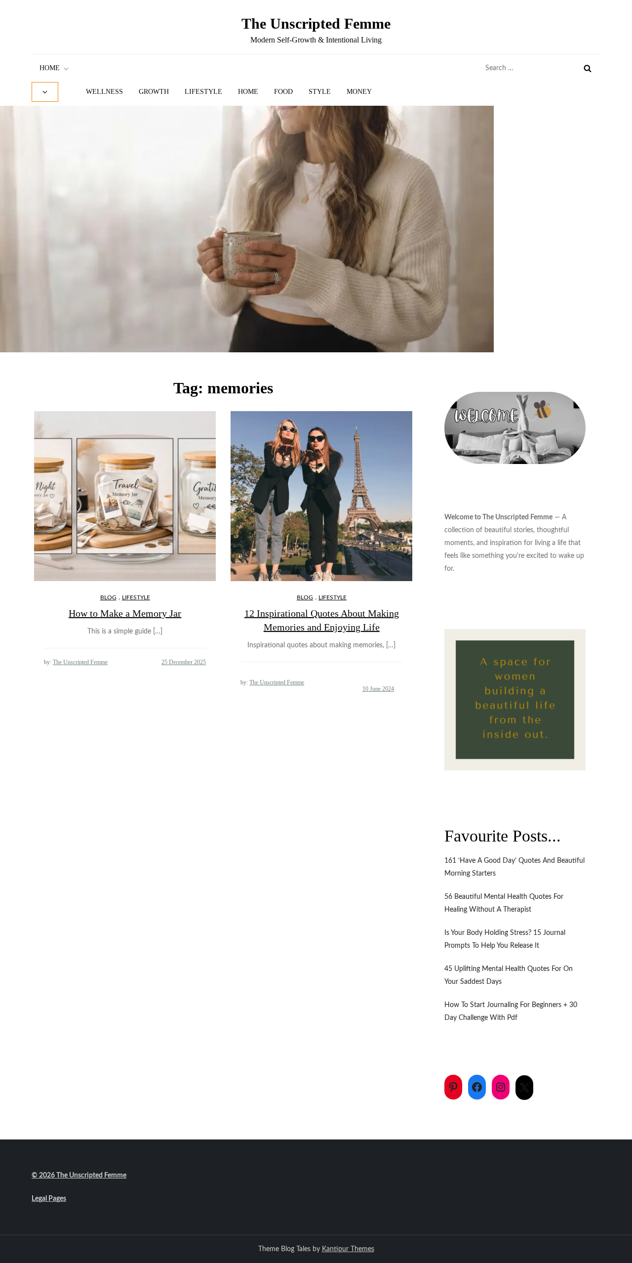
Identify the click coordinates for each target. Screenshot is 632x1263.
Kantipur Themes (348, 1249)
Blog (108, 597)
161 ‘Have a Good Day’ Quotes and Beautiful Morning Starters (514, 867)
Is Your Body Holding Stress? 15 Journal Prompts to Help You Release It (504, 939)
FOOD (283, 91)
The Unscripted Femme (316, 23)
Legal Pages (49, 1198)
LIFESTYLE (203, 91)
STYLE (320, 91)
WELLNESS (104, 91)
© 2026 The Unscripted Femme (79, 1175)
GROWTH (154, 91)
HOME (50, 68)
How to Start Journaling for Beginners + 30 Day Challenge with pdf (510, 1011)
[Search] (587, 68)
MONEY (359, 91)
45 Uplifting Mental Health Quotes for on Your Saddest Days (508, 975)
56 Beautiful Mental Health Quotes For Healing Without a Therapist (503, 903)
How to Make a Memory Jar (125, 613)
